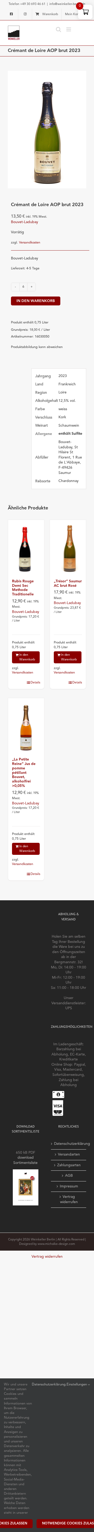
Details (35, 682)
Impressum (69, 1186)
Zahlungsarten (69, 1165)
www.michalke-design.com (56, 1244)
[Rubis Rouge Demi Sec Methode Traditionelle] (26, 547)
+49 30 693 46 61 (32, 4)
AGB (69, 1175)
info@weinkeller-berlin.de (67, 4)
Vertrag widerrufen (69, 1199)
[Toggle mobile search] (58, 29)
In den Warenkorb (35, 301)
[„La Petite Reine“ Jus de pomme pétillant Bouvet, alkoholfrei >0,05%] (26, 725)
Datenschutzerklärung (69, 1144)
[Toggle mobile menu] (69, 29)
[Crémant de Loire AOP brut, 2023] (47, 129)
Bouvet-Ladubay (24, 222)
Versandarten (69, 1154)
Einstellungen (77, 1384)
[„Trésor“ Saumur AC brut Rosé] (68, 547)
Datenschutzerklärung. (49, 1384)
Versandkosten (29, 242)
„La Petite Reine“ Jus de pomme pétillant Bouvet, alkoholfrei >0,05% (24, 773)
